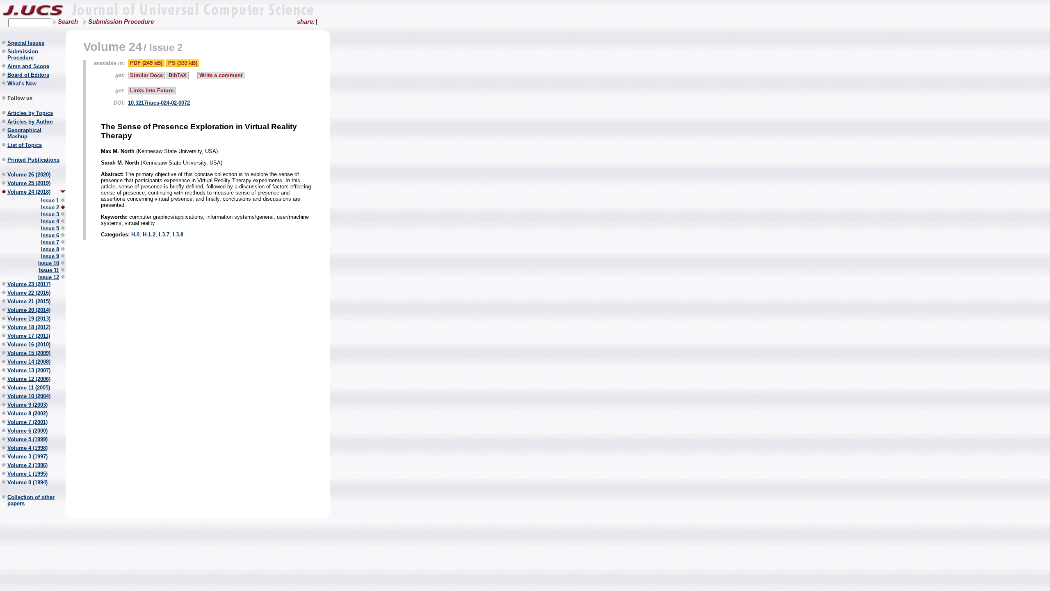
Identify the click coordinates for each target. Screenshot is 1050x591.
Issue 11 (49, 270)
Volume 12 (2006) (28, 379)
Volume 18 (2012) (28, 327)
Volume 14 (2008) (28, 362)
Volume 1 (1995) (27, 474)
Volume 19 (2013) (28, 319)
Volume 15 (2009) (28, 353)
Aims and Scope (28, 66)
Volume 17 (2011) (28, 336)
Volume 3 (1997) (27, 457)
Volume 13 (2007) (28, 370)
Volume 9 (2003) (27, 405)
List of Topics (24, 145)
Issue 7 (50, 242)
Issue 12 (48, 277)
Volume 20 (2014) (28, 310)
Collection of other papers (31, 500)
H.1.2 (149, 234)
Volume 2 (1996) (27, 465)
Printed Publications (33, 160)
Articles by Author (30, 122)
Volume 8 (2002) (27, 413)
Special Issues (25, 43)
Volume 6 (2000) (27, 431)
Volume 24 (112, 46)
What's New (22, 83)
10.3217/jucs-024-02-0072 (159, 103)
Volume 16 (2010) (28, 344)
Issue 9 (50, 256)
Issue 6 (50, 235)
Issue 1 (50, 200)
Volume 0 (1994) (27, 482)
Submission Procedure (121, 21)
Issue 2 (50, 207)
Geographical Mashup (24, 133)
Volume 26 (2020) (28, 175)
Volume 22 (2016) (28, 293)
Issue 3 (50, 214)
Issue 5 (50, 228)
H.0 (135, 234)
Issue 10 (48, 263)
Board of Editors (28, 75)
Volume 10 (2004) (28, 396)
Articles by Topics (30, 113)
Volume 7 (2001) (27, 422)
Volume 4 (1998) (27, 448)
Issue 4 (50, 221)
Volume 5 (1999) (27, 439)
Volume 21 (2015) (28, 301)
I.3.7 (164, 234)
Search (68, 21)
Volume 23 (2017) (28, 284)
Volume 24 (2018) (28, 192)
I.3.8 (178, 234)
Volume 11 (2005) (28, 388)
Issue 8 (50, 249)
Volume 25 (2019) (28, 183)
